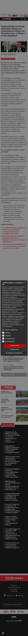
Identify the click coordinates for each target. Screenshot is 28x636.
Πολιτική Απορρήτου (7, 326)
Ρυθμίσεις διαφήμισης (7, 321)
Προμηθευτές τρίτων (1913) (9, 304)
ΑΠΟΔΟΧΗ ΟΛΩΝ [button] (14, 345)
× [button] (24, 282)
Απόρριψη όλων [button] (14, 349)
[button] (14, 353)
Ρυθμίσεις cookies (19, 324)
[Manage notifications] (3, 633)
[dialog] (14, 318)
